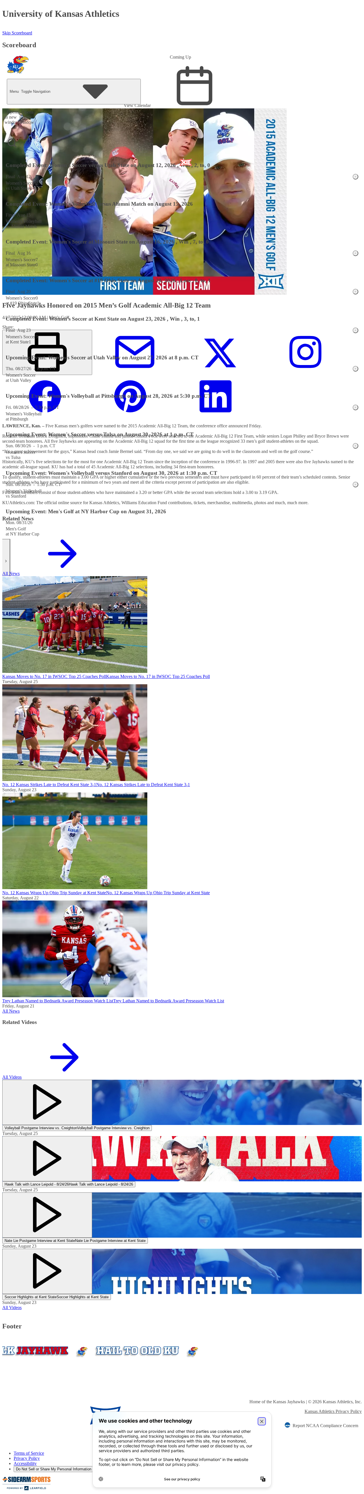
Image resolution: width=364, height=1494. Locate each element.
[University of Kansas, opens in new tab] (36, 1416)
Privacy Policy (27, 1458)
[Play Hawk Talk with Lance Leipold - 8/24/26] (47, 1158)
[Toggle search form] (12, 143)
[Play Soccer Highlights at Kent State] (47, 1271)
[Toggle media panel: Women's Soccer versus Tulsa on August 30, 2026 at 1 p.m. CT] (355, 446)
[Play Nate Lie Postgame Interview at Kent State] (47, 1215)
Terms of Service (29, 1453)
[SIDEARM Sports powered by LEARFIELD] (26, 1489)
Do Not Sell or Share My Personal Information (53, 1469)
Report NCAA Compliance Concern (325, 1425)
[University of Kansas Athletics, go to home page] (18, 66)
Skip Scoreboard (17, 32)
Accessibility (25, 1463)
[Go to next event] (6, 561)
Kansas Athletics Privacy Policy (333, 1411)
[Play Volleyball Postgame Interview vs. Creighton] (47, 1102)
